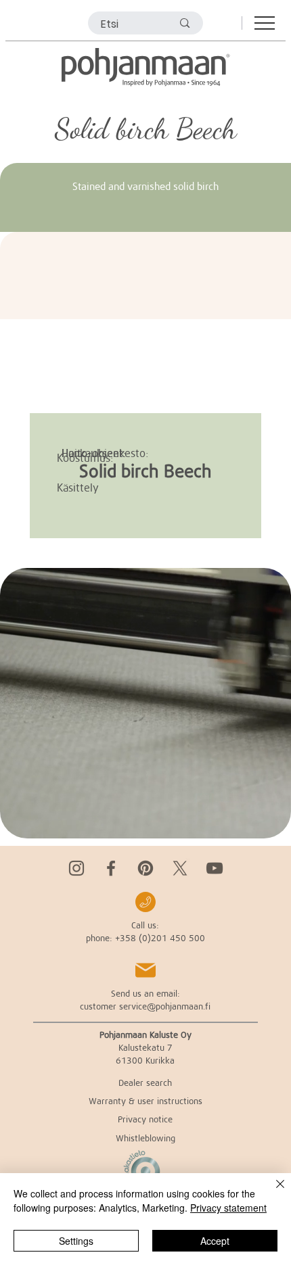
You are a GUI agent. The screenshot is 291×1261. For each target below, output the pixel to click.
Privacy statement (228, 1207)
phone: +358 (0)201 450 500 (145, 937)
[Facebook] (111, 868)
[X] (180, 868)
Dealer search (145, 1082)
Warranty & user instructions (145, 1100)
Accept (214, 1240)
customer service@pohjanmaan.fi (145, 1006)
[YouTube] (214, 868)
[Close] (272, 1192)
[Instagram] (76, 868)
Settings (76, 1240)
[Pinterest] (145, 868)
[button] (267, 822)
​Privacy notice (145, 1119)
